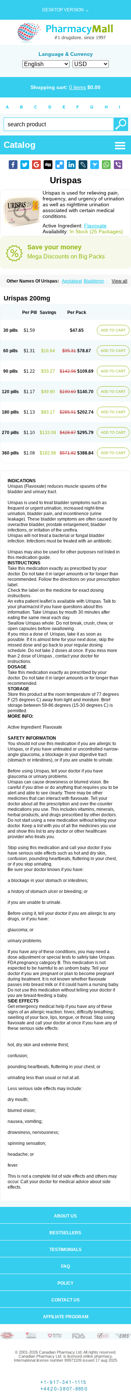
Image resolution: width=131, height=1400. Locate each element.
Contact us (65, 1300)
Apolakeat (72, 281)
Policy (65, 1283)
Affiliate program (65, 1316)
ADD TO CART (113, 330)
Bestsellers (65, 1232)
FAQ (65, 1266)
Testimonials (65, 1249)
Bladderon (94, 281)
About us (65, 1216)
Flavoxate (95, 226)
